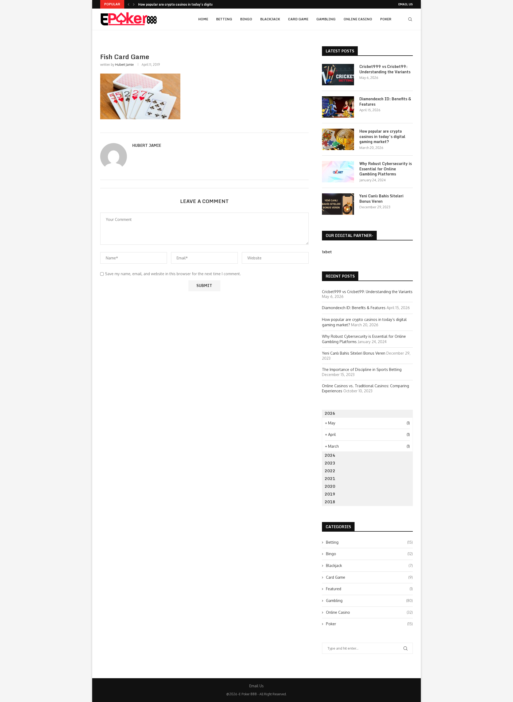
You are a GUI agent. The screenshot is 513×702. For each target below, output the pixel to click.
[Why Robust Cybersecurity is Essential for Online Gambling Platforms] (338, 171)
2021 (330, 478)
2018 (330, 502)
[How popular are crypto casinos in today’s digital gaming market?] (338, 139)
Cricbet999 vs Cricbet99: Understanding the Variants (384, 69)
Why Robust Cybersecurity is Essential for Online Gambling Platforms (385, 169)
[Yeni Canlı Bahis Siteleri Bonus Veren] (338, 204)
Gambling (326, 19)
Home (203, 19)
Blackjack (270, 19)
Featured (369, 588)
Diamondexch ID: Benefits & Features (385, 101)
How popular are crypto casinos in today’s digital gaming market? (382, 136)
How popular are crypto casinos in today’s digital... (177, 4)
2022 (330, 471)
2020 (330, 486)
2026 (330, 413)
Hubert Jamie (124, 65)
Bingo (246, 19)
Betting (224, 19)
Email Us (405, 4)
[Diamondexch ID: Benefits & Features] (338, 107)
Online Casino (358, 19)
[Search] (410, 19)
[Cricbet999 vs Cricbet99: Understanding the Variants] (338, 74)
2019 (330, 494)
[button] (128, 4)
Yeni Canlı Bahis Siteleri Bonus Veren (381, 198)
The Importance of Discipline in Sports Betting (362, 369)
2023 (330, 463)
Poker (385, 19)
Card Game (298, 19)
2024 (330, 455)
